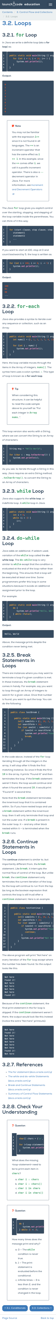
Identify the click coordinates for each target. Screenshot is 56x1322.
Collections (42, 1308)
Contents (7, 12)
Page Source (9, 1318)
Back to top (47, 1318)
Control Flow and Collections (34, 12)
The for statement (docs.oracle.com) (29, 1072)
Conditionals (15, 1308)
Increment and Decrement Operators (27, 187)
